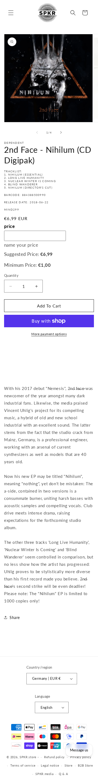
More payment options (49, 334)
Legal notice (50, 765)
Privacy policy (80, 757)
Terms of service (22, 765)
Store (69, 765)
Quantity (11, 275)
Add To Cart (49, 305)
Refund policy (54, 757)
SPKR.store (28, 757)
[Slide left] (37, 132)
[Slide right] (61, 132)
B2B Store (85, 765)
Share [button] (15, 617)
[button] (11, 13)
